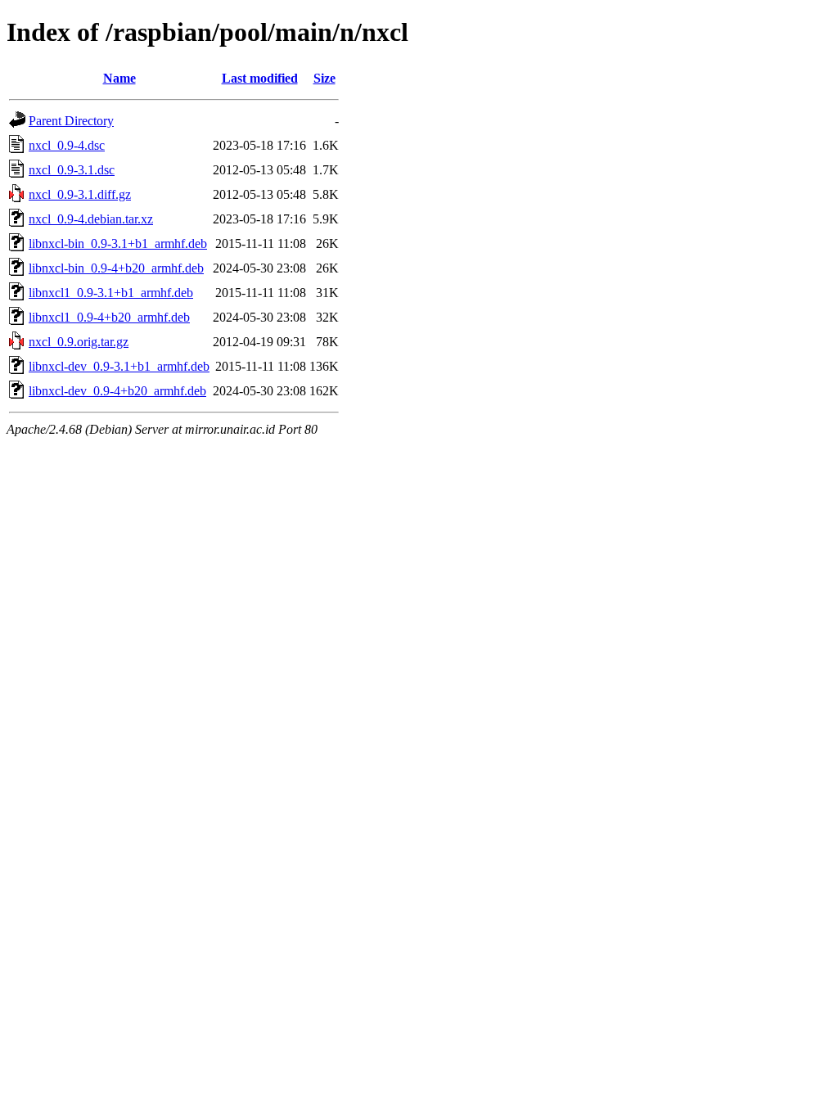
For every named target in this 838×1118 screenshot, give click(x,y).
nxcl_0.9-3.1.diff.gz (80, 194)
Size (324, 78)
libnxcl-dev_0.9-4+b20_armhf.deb (117, 391)
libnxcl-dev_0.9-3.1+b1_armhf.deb (119, 366)
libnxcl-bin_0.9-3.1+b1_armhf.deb (118, 243)
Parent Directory (71, 121)
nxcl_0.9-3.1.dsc (72, 170)
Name (119, 78)
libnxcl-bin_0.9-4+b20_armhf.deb (116, 268)
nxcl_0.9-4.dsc (67, 145)
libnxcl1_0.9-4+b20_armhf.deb (109, 317)
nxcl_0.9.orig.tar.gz (78, 342)
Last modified (260, 78)
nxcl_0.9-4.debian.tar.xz (91, 219)
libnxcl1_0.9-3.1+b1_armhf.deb (111, 293)
